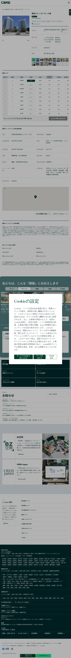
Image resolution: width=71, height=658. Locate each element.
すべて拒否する (39, 357)
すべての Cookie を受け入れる (23, 357)
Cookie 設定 (51, 357)
